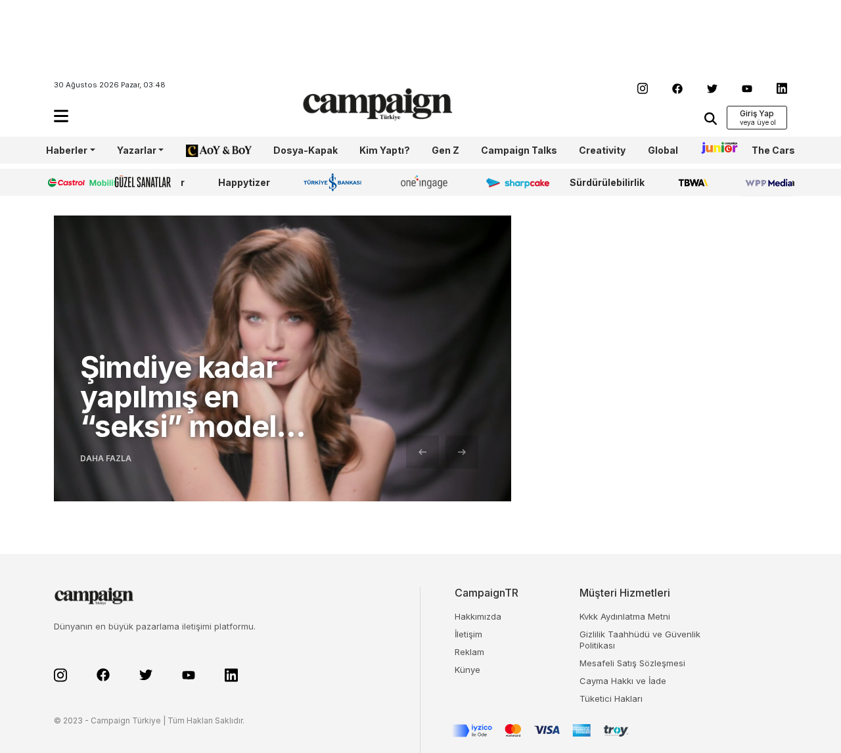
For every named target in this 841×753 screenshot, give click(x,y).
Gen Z (445, 150)
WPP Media (768, 182)
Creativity (602, 150)
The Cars (773, 150)
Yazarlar (136, 150)
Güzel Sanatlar (150, 182)
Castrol (63, 182)
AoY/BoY (205, 150)
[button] (61, 116)
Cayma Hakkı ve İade (623, 680)
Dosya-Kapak (305, 150)
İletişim (468, 634)
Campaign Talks (519, 150)
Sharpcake (510, 182)
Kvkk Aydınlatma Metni (625, 616)
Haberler (66, 150)
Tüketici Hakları (611, 698)
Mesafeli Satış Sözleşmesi (632, 663)
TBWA (693, 182)
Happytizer (244, 182)
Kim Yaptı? (384, 150)
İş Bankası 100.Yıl (335, 182)
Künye (467, 669)
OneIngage (426, 182)
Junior (715, 150)
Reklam (469, 652)
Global (663, 150)
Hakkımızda (478, 616)
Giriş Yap (757, 113)
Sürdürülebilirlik (607, 182)
